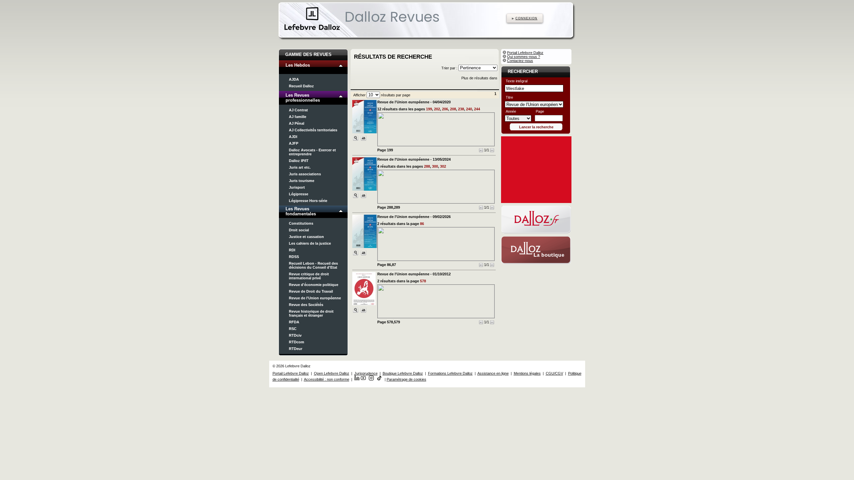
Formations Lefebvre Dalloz (450, 373)
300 (435, 166)
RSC (293, 329)
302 (443, 166)
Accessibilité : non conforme (326, 379)
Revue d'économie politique (313, 285)
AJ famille (297, 117)
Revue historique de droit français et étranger (311, 313)
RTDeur (295, 349)
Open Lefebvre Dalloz (331, 373)
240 (469, 109)
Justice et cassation (306, 237)
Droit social (299, 230)
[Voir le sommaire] (356, 138)
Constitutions (301, 223)
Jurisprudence (366, 373)
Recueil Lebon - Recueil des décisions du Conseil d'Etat (313, 265)
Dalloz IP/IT (299, 161)
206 (445, 109)
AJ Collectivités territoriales (313, 130)
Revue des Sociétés (306, 305)
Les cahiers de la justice (310, 243)
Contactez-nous (520, 61)
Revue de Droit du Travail (311, 291)
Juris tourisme (301, 181)
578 (423, 281)
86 (422, 224)
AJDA (294, 79)
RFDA (294, 322)
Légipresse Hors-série (308, 201)
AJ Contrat (298, 110)
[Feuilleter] (363, 138)
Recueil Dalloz (301, 86)
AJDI (293, 137)
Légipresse (298, 194)
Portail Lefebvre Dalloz (525, 53)
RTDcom (296, 342)
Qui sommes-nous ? (523, 57)
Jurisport (297, 187)
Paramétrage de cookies (406, 379)
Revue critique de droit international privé (309, 276)
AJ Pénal (296, 123)
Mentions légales (527, 373)
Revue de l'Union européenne (315, 298)
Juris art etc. (300, 167)
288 (427, 166)
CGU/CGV (554, 373)
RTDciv (295, 335)
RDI (292, 250)
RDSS (294, 257)
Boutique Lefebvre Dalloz (403, 373)
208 (453, 109)
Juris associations (305, 174)
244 (477, 109)
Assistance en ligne (493, 373)
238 (461, 109)
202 (437, 109)
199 (429, 109)
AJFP (293, 143)
